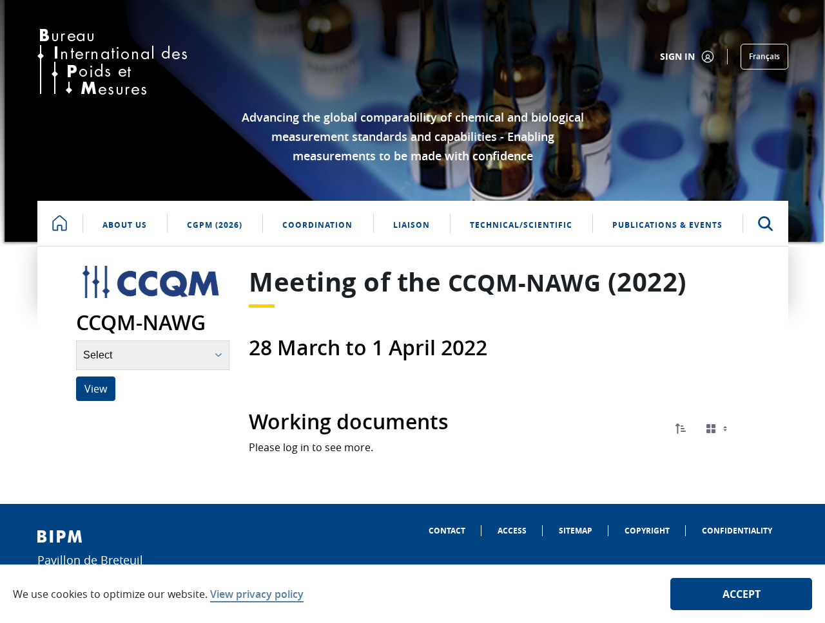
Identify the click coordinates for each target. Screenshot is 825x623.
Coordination (317, 224)
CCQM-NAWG (524, 283)
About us (124, 224)
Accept (742, 594)
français (764, 56)
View (95, 389)
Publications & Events (667, 224)
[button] (680, 428)
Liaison (411, 224)
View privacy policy (257, 594)
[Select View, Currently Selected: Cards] (718, 429)
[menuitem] (446, 530)
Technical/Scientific (521, 224)
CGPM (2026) (214, 224)
